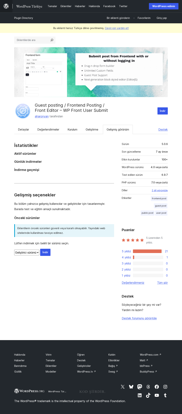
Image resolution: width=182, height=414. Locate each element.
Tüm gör (162, 282)
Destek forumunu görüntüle (139, 318)
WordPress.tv (86, 371)
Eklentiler (51, 365)
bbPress (146, 365)
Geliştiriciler (84, 365)
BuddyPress (148, 371)
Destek (163, 129)
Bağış (113, 365)
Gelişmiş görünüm (118, 129)
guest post (160, 205)
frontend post (159, 198)
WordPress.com (150, 354)
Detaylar (23, 129)
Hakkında (19, 354)
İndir (162, 110)
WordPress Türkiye (58, 391)
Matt (144, 360)
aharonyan (42, 116)
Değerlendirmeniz (133, 282)
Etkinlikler (114, 360)
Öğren (81, 354)
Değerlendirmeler (48, 129)
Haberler (19, 360)
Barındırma (20, 365)
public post (147, 213)
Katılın (111, 354)
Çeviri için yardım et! (117, 28)
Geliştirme (92, 129)
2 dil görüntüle (160, 190)
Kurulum (72, 129)
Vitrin (49, 354)
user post (161, 213)
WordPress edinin (163, 6)
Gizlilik (18, 371)
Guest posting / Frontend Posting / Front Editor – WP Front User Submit (71, 108)
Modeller (51, 371)
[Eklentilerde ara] (51, 40)
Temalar (50, 360)
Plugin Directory (23, 17)
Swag (113, 371)
